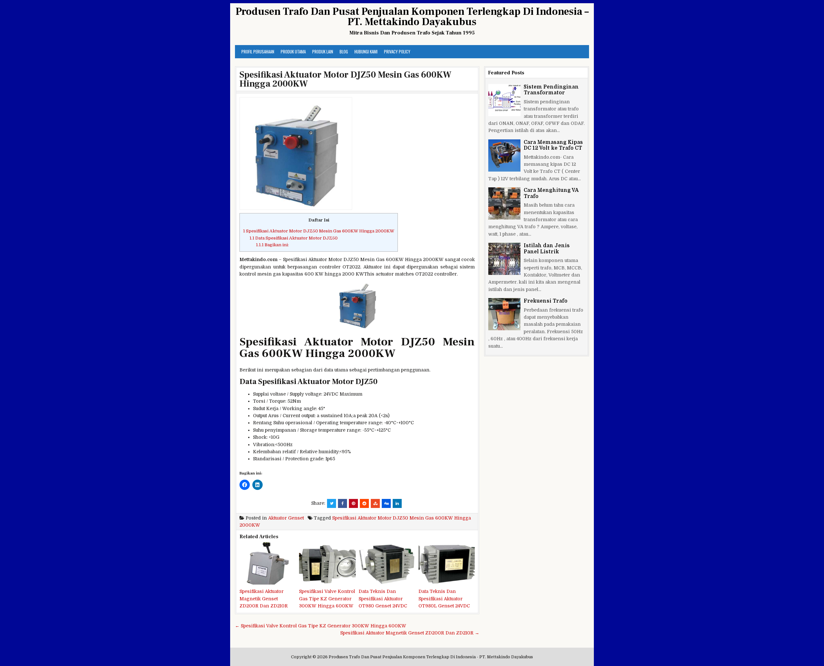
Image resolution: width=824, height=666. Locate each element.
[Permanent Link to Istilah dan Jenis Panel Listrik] (504, 259)
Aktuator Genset (286, 518)
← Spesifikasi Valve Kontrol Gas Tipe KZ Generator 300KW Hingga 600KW (320, 625)
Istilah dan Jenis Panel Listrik (547, 248)
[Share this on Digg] (386, 503)
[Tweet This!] (331, 503)
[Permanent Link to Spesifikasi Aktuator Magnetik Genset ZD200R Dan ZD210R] (267, 563)
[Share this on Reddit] (364, 503)
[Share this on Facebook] (342, 503)
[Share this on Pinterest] (353, 503)
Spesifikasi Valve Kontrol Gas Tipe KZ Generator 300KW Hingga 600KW (327, 598)
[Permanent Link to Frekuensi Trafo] (504, 314)
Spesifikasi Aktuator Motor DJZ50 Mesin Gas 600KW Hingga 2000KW (345, 79)
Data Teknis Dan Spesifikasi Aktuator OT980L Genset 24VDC (444, 598)
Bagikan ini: (272, 244)
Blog (344, 51)
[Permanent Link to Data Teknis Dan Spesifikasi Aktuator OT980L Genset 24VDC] (446, 563)
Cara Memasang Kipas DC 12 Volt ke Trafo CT (553, 145)
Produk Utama (293, 51)
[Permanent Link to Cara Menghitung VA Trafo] (504, 203)
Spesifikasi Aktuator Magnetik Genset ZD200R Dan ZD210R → (409, 632)
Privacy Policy (397, 51)
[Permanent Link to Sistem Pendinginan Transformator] (504, 100)
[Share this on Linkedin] (397, 503)
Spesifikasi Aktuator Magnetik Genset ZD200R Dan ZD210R (263, 598)
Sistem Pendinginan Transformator (551, 90)
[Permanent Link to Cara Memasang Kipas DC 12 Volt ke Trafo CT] (504, 155)
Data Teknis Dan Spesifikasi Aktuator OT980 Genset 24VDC (383, 598)
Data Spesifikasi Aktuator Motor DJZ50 (293, 238)
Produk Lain (322, 51)
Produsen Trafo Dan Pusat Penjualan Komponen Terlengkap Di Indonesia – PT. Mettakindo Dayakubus (412, 16)
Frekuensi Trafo (545, 301)
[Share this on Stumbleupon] (375, 503)
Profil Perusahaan (257, 51)
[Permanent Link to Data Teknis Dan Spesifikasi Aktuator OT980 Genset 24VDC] (387, 563)
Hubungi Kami (366, 51)
